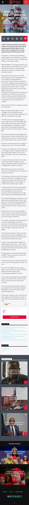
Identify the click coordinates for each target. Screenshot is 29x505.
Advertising (6, 348)
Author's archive (14, 317)
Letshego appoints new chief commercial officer (13, 340)
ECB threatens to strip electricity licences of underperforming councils (14, 372)
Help (4, 350)
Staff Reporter (6, 407)
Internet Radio (19, 492)
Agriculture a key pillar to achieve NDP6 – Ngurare (14, 334)
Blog (11, 492)
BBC (11, 28)
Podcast (5, 492)
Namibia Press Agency (8, 381)
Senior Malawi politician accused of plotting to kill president (14, 474)
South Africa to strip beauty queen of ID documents (15, 453)
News (14, 9)
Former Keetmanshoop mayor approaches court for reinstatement (14, 398)
